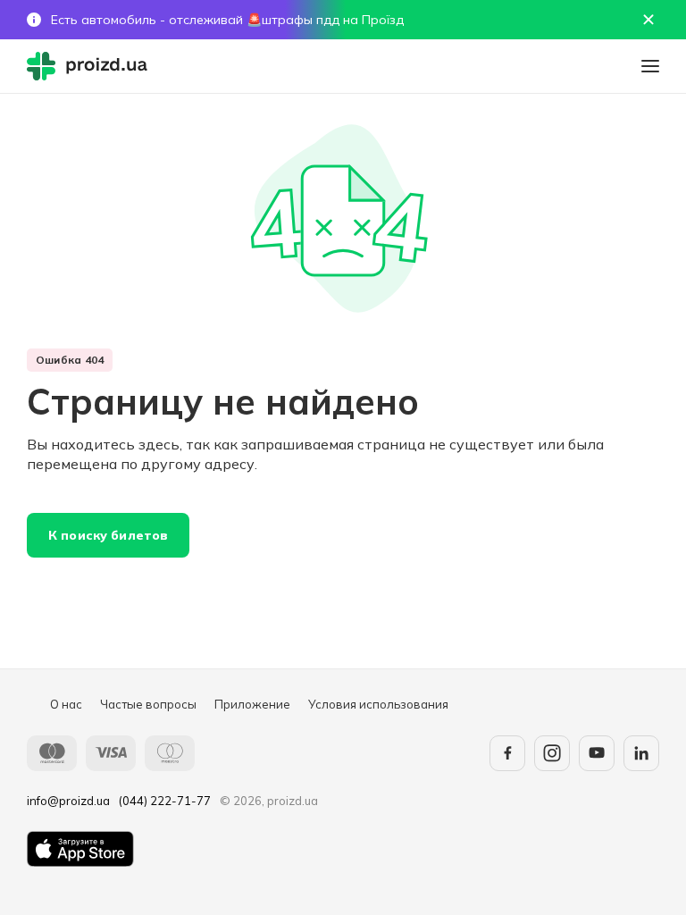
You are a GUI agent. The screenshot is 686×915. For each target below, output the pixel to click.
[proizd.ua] (91, 66)
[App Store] (80, 849)
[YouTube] (597, 753)
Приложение (252, 704)
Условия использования (378, 704)
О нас (66, 704)
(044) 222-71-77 (165, 800)
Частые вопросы (148, 704)
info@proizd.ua (68, 800)
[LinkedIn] (641, 753)
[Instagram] (552, 753)
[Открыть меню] (650, 66)
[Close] (648, 19)
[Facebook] (507, 753)
